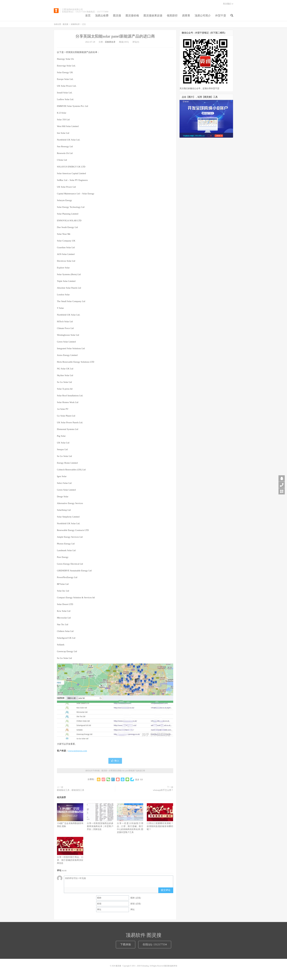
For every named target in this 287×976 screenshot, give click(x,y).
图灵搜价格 (132, 15)
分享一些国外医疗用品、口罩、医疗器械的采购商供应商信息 (70, 860)
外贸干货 (220, 15)
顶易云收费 (102, 15)
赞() (116, 761)
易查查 (186, 15)
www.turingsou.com (77, 751)
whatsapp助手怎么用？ (163, 790)
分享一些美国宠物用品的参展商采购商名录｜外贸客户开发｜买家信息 (100, 826)
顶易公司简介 (203, 15)
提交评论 (165, 890)
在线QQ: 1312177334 (155, 944)
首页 (88, 15)
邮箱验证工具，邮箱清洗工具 (70, 790)
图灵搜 (56, 10)
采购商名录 (75, 24)
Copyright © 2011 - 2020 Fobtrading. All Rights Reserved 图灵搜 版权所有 (149, 966)
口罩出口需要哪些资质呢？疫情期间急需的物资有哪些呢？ (160, 826)
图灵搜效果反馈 (153, 15)
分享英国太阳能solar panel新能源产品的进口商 (115, 36)
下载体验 (125, 944)
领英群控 (172, 15)
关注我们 (227, 4)
